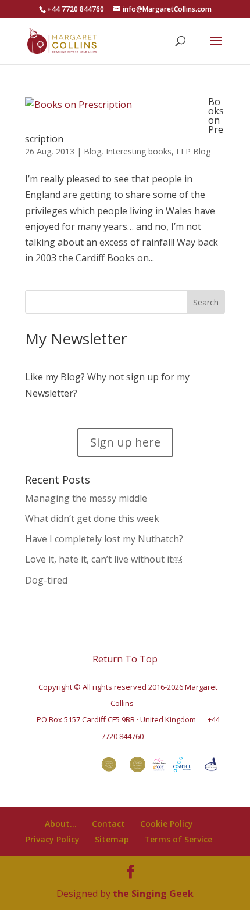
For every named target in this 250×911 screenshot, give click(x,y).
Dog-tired (46, 580)
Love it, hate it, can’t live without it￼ (103, 559)
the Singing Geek (153, 893)
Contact (108, 823)
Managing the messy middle (86, 498)
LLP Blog (193, 151)
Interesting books (139, 151)
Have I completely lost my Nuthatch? (104, 538)
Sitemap (112, 839)
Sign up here (125, 442)
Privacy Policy (53, 839)
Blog (92, 151)
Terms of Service (178, 839)
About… (61, 823)
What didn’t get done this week (92, 518)
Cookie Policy (166, 823)
